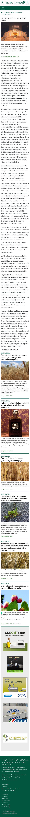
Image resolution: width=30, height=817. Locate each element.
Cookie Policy (6, 807)
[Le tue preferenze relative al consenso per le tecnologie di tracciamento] (1, 612)
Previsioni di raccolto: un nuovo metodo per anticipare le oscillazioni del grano (13, 357)
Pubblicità (5, 799)
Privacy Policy (6, 805)
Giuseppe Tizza (17, 623)
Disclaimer (5, 803)
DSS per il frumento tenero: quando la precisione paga (12, 459)
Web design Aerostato (8, 811)
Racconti (5, 784)
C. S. (18, 56)
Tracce (4, 786)
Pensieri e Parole (8, 790)
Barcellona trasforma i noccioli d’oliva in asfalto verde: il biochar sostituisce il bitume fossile (14, 498)
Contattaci (5, 797)
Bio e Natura (7, 15)
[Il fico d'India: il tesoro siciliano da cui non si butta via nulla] (15, 600)
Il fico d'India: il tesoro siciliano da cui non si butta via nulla (14, 587)
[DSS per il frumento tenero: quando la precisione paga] (15, 471)
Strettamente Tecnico (13, 13)
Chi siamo (5, 794)
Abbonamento (6, 801)
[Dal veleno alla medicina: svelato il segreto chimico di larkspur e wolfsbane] (15, 423)
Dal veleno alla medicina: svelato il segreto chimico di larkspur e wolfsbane (15, 405)
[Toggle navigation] (3, 8)
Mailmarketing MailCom (9, 813)
